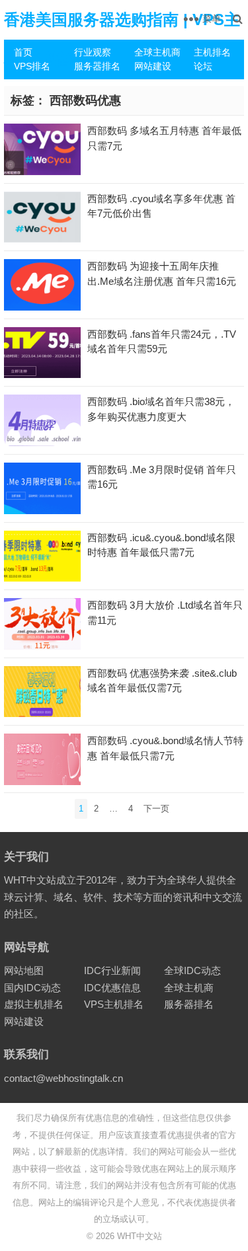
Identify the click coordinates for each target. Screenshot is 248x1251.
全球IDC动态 (192, 970)
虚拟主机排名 (33, 1004)
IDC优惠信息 (112, 987)
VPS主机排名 (114, 1004)
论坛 (203, 66)
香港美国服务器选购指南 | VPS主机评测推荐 (122, 39)
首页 (23, 52)
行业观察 (92, 52)
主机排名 (212, 52)
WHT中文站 (139, 1236)
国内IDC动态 (32, 987)
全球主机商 (157, 52)
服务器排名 (97, 66)
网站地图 (24, 970)
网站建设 (152, 66)
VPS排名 (32, 66)
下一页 (156, 809)
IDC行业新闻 (112, 970)
